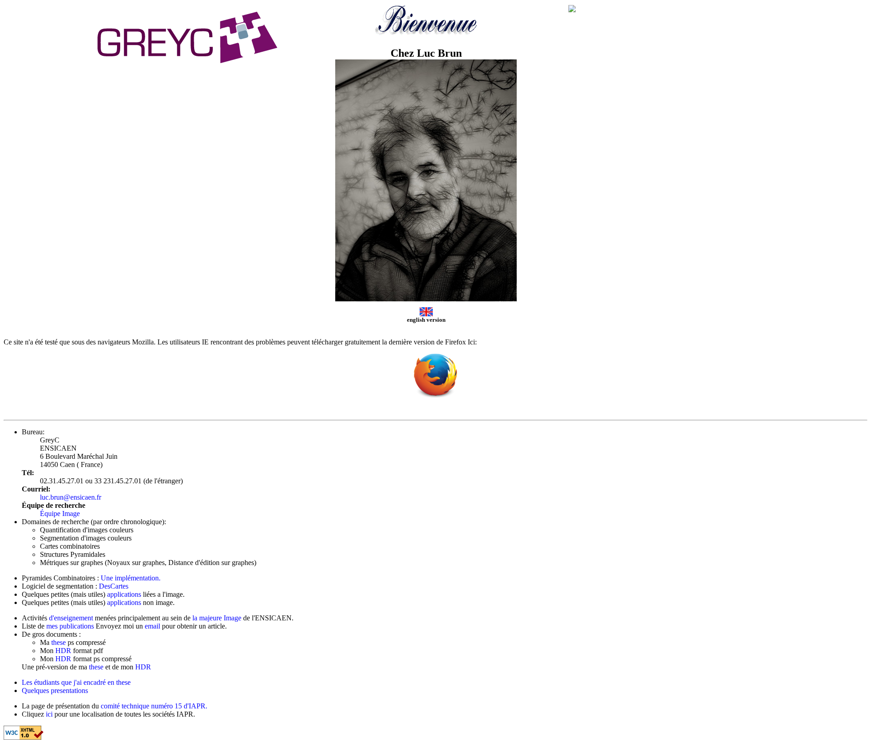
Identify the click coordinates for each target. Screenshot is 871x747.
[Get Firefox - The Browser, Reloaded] (435, 397)
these (59, 642)
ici (49, 714)
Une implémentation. (131, 578)
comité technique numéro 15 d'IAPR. (154, 706)
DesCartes (113, 586)
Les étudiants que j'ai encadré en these (76, 682)
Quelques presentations (55, 690)
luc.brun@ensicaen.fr (70, 497)
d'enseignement (71, 618)
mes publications (71, 626)
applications (124, 594)
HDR (64, 650)
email (152, 626)
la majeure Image (217, 618)
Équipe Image (60, 513)
